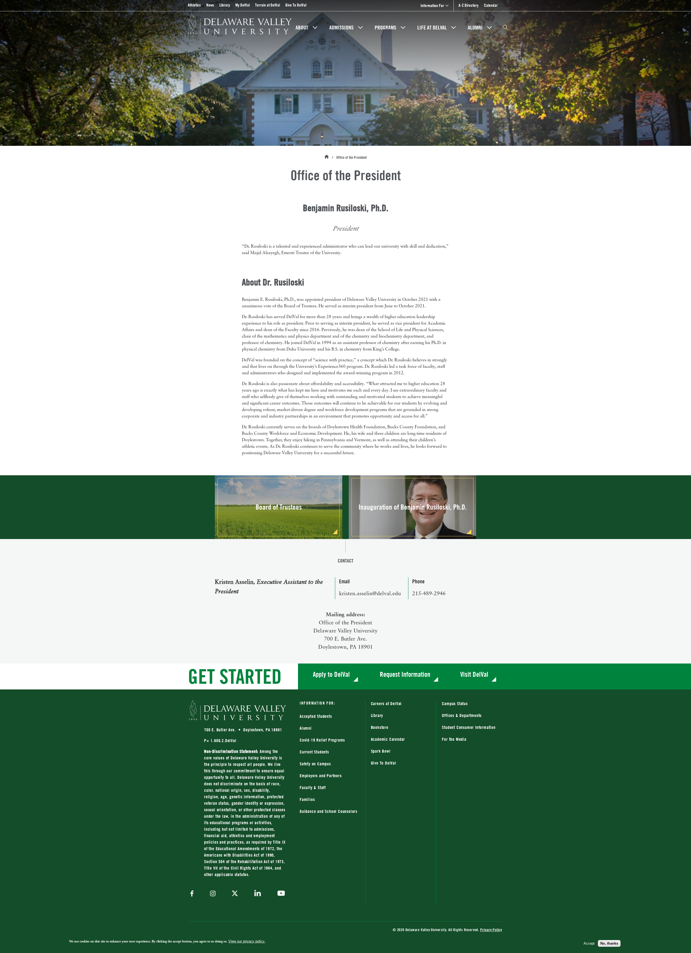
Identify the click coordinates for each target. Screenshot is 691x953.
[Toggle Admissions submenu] (360, 27)
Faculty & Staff (313, 787)
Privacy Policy (491, 929)
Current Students (314, 752)
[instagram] (212, 894)
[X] (235, 894)
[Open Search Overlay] (505, 27)
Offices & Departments (462, 715)
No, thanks (609, 943)
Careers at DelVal (386, 703)
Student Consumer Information (468, 727)
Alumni (475, 27)
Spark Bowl (381, 751)
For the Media (454, 739)
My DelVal (242, 5)
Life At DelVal (432, 27)
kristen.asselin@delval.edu (370, 594)
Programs (385, 27)
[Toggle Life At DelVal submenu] (453, 27)
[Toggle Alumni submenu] (489, 27)
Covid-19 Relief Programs (322, 740)
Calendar (491, 5)
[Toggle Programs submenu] (403, 27)
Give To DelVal (295, 5)
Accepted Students (316, 716)
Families (307, 799)
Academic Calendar (388, 739)
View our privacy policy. (246, 941)
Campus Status (455, 703)
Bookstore (401, 727)
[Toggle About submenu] (315, 27)
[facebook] (193, 894)
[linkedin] (258, 894)
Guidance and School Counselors (328, 811)
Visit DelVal (474, 674)
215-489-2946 (429, 594)
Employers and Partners (321, 775)
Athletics (194, 5)
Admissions (341, 27)
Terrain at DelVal (267, 5)
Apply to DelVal (331, 674)
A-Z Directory (469, 5)
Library (224, 5)
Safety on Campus (315, 763)
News (210, 5)
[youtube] (280, 894)
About (302, 27)
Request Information (405, 674)
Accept (589, 943)
